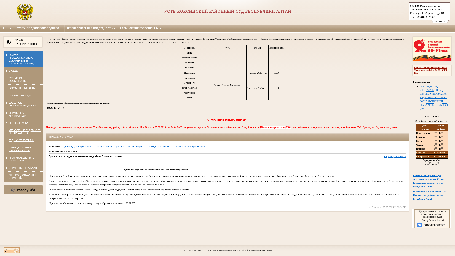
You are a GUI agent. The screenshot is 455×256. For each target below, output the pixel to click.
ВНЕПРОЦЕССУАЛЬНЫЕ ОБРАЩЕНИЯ (23, 176)
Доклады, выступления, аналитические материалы (94, 146)
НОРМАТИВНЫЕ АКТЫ (22, 88)
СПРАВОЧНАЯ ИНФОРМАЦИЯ (18, 114)
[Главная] (3, 28)
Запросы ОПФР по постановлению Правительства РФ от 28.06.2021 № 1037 (431, 70)
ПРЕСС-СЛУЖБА (18, 123)
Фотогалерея (135, 146)
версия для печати (395, 156)
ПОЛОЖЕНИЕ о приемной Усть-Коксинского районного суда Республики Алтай (430, 195)
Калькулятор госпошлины (139, 28)
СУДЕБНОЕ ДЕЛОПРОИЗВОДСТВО (22, 104)
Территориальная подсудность (90, 28)
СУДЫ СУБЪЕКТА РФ (21, 140)
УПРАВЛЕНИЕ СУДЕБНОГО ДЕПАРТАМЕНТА (25, 132)
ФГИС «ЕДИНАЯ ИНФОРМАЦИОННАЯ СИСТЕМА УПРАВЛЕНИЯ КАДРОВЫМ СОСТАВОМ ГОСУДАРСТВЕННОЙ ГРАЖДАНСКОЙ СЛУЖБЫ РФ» (434, 97)
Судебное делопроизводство (38, 28)
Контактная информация (190, 146)
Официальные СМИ (159, 146)
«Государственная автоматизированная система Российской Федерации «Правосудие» (232, 250)
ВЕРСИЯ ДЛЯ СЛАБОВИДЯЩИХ (24, 42)
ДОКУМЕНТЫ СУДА (20, 95)
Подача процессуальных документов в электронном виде (22, 59)
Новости (54, 146)
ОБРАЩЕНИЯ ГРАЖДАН (23, 167)
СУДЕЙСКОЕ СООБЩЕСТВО (18, 79)
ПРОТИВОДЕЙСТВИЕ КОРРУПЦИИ (21, 159)
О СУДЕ (13, 70)
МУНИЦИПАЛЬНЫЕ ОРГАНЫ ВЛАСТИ (20, 149)
